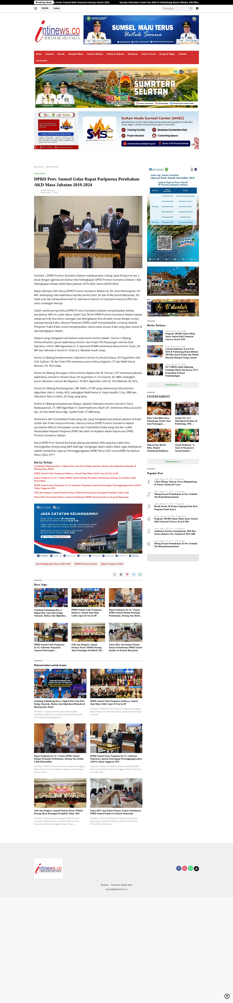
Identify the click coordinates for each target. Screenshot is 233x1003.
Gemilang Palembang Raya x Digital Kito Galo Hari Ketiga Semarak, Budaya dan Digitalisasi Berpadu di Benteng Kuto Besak (85, 467)
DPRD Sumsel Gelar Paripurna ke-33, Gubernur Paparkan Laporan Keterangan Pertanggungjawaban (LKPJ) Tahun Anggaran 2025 (87, 486)
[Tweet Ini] (121, 574)
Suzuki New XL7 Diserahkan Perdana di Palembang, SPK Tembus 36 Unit (186, 421)
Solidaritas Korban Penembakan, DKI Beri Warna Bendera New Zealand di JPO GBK (175, 532)
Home (39, 54)
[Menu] (36, 8)
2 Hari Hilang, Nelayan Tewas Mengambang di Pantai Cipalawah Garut (175, 483)
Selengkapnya (172, 385)
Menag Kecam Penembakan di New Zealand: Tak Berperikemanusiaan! (176, 495)
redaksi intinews (48, 190)
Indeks (57, 8)
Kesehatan (133, 54)
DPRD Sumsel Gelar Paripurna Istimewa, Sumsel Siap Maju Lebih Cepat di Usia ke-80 (76, 473)
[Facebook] (178, 868)
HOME (45, 8)
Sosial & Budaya (95, 54)
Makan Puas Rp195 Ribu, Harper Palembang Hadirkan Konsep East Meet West (158, 448)
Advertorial (41, 60)
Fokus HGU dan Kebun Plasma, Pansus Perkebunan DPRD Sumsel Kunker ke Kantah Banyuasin (81, 497)
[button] (191, 8)
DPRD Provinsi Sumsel (86, 564)
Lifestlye (182, 54)
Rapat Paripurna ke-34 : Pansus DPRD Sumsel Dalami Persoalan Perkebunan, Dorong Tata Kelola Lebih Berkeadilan (85, 479)
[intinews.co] (57, 31)
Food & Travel (149, 54)
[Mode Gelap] (197, 8)
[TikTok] (196, 868)
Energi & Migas (167, 54)
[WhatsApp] (190, 868)
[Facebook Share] (114, 574)
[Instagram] (184, 868)
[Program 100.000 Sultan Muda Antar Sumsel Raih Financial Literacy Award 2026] (155, 336)
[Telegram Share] (133, 574)
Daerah (61, 54)
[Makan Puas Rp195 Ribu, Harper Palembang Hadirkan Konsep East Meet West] (159, 435)
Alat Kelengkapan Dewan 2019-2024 (53, 564)
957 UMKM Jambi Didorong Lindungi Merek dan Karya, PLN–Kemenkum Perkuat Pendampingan (182, 371)
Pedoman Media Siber (122, 885)
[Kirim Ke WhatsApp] (140, 574)
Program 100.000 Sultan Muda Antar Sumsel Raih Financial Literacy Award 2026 (180, 336)
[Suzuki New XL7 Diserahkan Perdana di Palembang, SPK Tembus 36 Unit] (187, 408)
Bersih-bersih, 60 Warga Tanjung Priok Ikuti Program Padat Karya (175, 507)
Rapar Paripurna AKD (112, 564)
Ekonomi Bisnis (75, 54)
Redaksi (105, 885)
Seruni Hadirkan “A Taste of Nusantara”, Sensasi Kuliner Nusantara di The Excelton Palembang (185, 448)
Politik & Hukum (115, 54)
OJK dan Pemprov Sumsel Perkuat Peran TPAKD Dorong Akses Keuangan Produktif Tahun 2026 (81, 492)
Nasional (49, 54)
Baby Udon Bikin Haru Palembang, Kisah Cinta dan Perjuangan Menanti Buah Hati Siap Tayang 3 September (159, 421)
